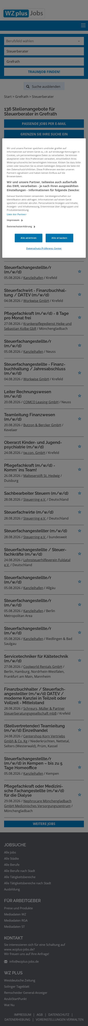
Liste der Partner (16, 214)
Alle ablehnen (29, 237)
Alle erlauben (59, 237)
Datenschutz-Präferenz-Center (44, 248)
